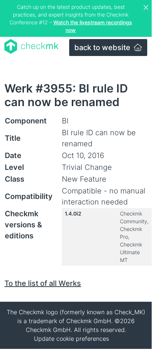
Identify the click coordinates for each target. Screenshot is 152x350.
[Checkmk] (31, 46)
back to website (103, 47)
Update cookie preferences (71, 338)
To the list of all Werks (42, 283)
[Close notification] (147, 8)
